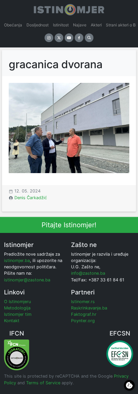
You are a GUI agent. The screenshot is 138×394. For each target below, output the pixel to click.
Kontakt (11, 320)
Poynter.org (83, 320)
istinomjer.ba (17, 260)
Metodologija (17, 307)
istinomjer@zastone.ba (27, 279)
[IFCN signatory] (16, 354)
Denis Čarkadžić (30, 197)
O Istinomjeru (17, 301)
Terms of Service (43, 382)
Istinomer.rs (83, 301)
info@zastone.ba (88, 273)
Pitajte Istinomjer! (69, 225)
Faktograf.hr (83, 314)
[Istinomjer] (69, 8)
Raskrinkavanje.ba (89, 307)
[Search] (89, 37)
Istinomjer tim (17, 314)
